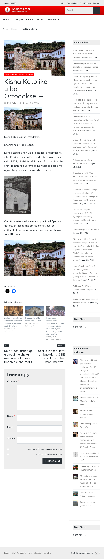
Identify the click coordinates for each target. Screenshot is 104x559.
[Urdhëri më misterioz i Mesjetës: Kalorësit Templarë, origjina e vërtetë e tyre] (13, 311)
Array (97, 553)
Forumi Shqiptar (85, 3)
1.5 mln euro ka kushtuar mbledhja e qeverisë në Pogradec (84, 54)
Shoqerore (53, 19)
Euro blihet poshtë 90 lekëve (86, 229)
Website (11, 438)
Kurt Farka (11, 103)
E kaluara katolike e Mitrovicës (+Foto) (33, 319)
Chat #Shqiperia (72, 3)
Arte (5, 29)
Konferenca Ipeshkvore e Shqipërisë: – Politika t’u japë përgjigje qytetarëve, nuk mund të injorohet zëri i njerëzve (55, 326)
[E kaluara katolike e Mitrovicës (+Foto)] (34, 311)
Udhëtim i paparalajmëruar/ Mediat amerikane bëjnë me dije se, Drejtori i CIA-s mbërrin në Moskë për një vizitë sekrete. (85, 83)
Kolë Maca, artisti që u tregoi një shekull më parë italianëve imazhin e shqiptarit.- (19, 356)
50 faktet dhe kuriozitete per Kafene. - (86, 414)
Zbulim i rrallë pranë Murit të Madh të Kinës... (89, 401)
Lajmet (63, 3)
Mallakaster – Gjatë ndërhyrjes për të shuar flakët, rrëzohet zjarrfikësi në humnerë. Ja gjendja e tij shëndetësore (86, 123)
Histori (14, 29)
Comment (13, 381)
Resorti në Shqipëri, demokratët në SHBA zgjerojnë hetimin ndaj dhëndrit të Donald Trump (89, 440)
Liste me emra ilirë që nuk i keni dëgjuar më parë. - (89, 457)
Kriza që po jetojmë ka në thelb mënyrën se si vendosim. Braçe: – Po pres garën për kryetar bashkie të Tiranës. (85, 273)
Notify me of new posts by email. (49, 454)
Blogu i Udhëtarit (24, 19)
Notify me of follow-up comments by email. (45, 449)
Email (11, 427)
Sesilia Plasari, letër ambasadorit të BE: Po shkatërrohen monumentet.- (51, 356)
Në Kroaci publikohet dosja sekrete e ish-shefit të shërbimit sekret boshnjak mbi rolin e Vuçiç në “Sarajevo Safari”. (86, 196)
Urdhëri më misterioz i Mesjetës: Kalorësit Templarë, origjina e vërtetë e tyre (13, 322)
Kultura (6, 19)
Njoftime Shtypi (29, 29)
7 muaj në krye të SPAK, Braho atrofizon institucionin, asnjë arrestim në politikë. (85, 176)
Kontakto (96, 3)
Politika (40, 19)
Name (11, 416)
